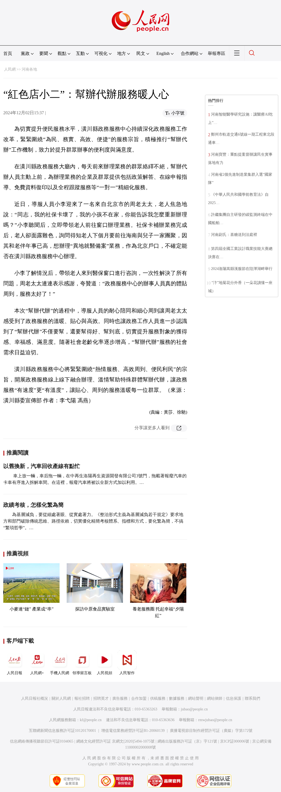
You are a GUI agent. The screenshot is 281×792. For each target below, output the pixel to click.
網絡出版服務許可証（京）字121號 (187, 741)
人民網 (10, 69)
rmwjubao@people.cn (215, 720)
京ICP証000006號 (234, 741)
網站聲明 (195, 698)
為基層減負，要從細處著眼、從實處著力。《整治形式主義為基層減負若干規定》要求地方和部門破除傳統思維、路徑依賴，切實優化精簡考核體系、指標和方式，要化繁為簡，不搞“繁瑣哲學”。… (93, 521)
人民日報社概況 (34, 698)
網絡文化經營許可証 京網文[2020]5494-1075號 (115, 741)
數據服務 (176, 698)
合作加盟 (139, 698)
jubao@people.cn (194, 709)
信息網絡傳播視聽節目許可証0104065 (41, 741)
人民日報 (14, 673)
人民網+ (37, 673)
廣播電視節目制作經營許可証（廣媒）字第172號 (211, 731)
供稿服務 (157, 698)
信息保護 (233, 698)
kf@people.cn (91, 720)
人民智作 (127, 673)
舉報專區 (216, 53)
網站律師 (214, 698)
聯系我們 (252, 698)
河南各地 (29, 69)
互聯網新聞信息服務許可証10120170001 (62, 731)
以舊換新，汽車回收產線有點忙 (41, 466)
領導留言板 (82, 673)
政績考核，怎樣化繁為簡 (33, 505)
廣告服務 (120, 698)
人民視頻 (104, 673)
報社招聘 (82, 698)
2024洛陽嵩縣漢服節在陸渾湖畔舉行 (241, 269)
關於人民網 (61, 698)
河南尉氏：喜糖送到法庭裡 (234, 235)
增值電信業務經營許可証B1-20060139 (133, 731)
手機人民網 (59, 673)
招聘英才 (101, 698)
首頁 (7, 53)
